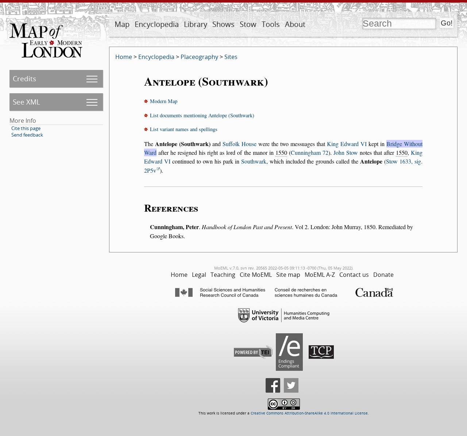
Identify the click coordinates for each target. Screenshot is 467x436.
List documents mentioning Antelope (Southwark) (202, 115)
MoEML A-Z (320, 275)
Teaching (223, 275)
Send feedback (27, 134)
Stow (248, 24)
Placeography (199, 57)
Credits (24, 78)
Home (123, 57)
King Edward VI (347, 144)
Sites (231, 57)
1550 (281, 152)
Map (122, 24)
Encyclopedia (157, 24)
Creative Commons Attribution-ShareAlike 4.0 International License (309, 413)
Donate (383, 275)
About (295, 24)
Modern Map (163, 101)
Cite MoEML (256, 275)
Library (195, 24)
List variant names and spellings (183, 129)
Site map (288, 275)
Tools (271, 24)
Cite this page (25, 128)
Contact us (354, 275)
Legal (199, 275)
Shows (223, 24)
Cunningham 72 (309, 152)
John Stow (345, 152)
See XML (26, 102)
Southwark (253, 161)
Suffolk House (239, 144)
